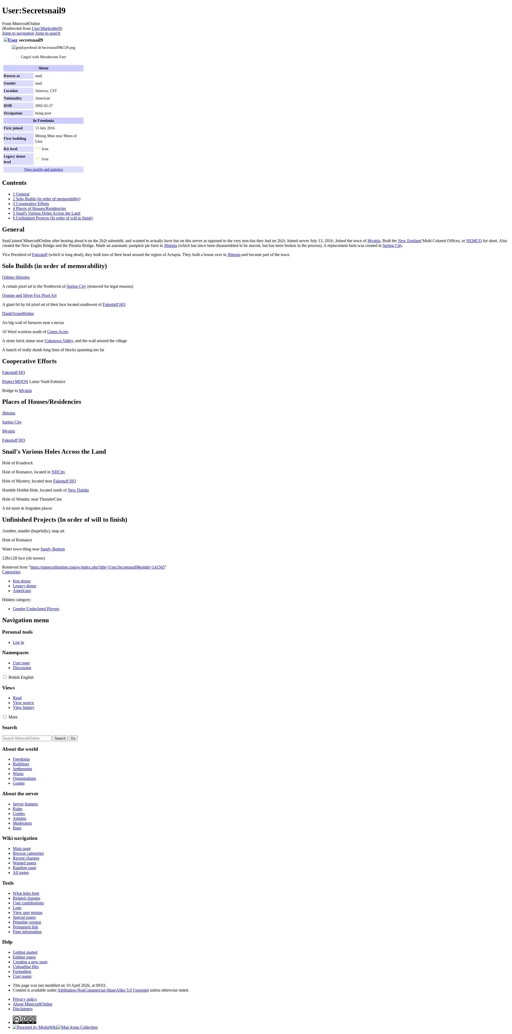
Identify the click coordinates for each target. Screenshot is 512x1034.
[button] (5, 677)
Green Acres (57, 331)
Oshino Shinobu (16, 277)
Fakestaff (39, 254)
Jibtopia (170, 245)
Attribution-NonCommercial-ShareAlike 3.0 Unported (103, 990)
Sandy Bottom (53, 549)
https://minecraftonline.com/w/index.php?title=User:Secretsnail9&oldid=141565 (97, 567)
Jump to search (47, 33)
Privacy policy (25, 999)
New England (409, 240)
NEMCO (474, 240)
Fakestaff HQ (114, 304)
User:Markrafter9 (46, 28)
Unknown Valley (59, 340)
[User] (11, 40)
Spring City (392, 245)
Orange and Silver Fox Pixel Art (29, 295)
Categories (11, 572)
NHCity (58, 472)
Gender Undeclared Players (36, 608)
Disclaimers (23, 1009)
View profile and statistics (43, 169)
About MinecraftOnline (32, 1004)
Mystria (373, 240)
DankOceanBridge (18, 313)
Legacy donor (24, 586)
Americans (22, 590)
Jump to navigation (18, 33)
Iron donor (22, 581)
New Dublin (78, 490)
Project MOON (15, 381)
